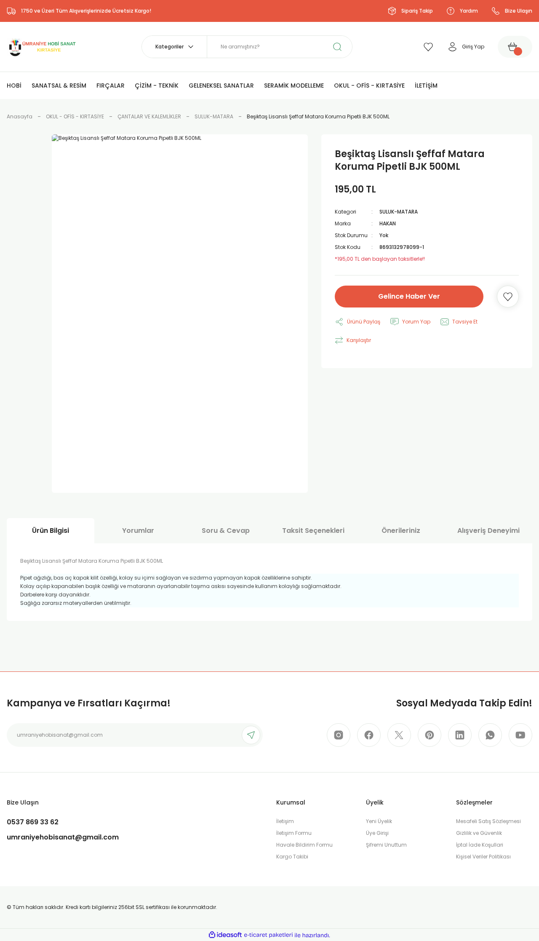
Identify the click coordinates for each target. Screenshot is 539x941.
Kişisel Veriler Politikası (483, 856)
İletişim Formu (294, 833)
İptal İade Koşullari (479, 844)
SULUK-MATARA (398, 211)
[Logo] (42, 46)
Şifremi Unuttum (386, 844)
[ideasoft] (225, 935)
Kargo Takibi (292, 856)
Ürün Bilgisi (50, 530)
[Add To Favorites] (508, 296)
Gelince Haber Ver (409, 296)
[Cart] (515, 47)
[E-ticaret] (268, 935)
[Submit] (251, 735)
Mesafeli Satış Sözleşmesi (488, 821)
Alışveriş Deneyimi (488, 530)
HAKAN (387, 223)
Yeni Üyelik (379, 821)
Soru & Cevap (226, 530)
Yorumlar (138, 530)
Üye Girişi (377, 833)
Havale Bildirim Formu (304, 844)
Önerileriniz (401, 530)
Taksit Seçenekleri (313, 530)
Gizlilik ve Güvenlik (479, 833)
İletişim (285, 821)
